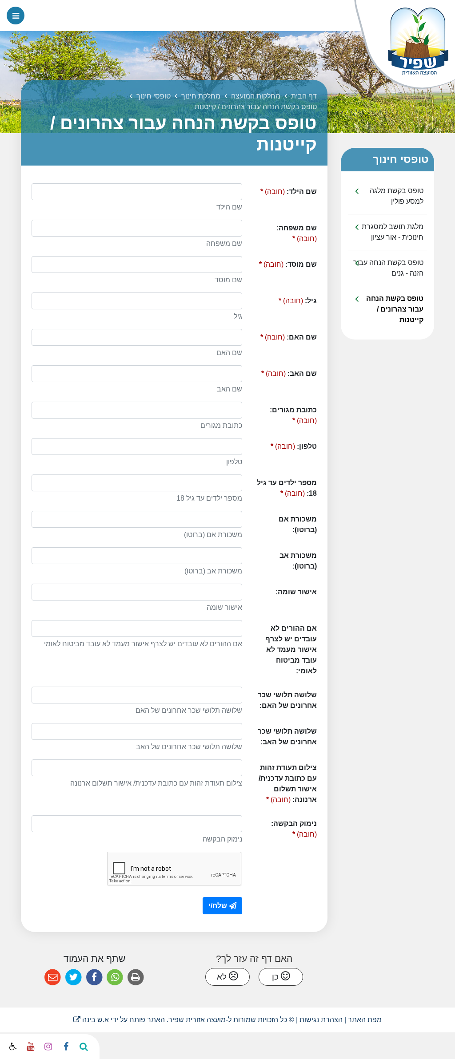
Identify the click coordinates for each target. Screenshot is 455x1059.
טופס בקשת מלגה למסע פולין (396, 196)
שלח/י (217, 905)
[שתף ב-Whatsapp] (114, 977)
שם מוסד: (283, 262)
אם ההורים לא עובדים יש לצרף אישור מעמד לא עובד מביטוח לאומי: (291, 649)
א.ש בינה (91, 1019)
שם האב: (283, 371)
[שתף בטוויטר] (73, 977)
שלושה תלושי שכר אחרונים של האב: (287, 736)
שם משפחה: (290, 231)
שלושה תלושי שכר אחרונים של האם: (287, 700)
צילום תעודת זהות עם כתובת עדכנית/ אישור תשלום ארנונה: (283, 781)
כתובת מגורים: (290, 413)
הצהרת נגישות (321, 1019)
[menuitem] (387, 196)
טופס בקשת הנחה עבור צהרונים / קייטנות (394, 309)
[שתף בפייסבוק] (94, 977)
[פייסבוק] (66, 1046)
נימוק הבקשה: (290, 826)
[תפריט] (15, 15)
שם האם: (283, 335)
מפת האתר (365, 1019)
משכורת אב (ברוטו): (298, 561)
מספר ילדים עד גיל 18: (284, 485)
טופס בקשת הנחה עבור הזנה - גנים (388, 268)
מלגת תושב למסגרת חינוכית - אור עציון (392, 232)
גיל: (283, 298)
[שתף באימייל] (52, 977)
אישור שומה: (296, 592)
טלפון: (283, 444)
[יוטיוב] (30, 1046)
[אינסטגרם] (48, 1046)
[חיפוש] (83, 1046)
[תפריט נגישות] (12, 1047)
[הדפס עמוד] (135, 977)
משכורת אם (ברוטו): (298, 524)
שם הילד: (283, 189)
